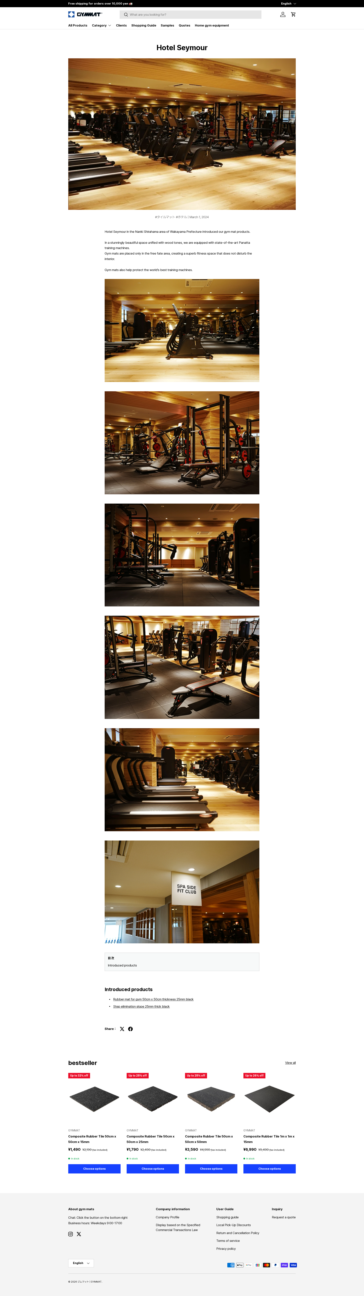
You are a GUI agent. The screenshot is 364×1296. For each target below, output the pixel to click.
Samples (167, 25)
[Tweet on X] (122, 1029)
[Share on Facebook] (130, 1029)
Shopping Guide (143, 25)
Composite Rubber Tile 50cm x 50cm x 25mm (150, 1139)
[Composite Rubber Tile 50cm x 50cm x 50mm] (211, 1099)
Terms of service (228, 1241)
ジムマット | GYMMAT (90, 1281)
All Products (77, 25)
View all (290, 1063)
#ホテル (182, 217)
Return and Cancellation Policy (237, 1233)
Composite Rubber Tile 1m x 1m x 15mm (268, 1139)
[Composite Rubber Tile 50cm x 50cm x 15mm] (94, 1099)
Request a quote (284, 1217)
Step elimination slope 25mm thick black (141, 1006)
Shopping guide (227, 1217)
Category (99, 25)
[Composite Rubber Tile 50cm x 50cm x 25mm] (153, 1099)
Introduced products (122, 965)
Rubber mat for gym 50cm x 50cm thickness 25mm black (153, 999)
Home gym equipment (212, 25)
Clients (121, 25)
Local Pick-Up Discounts (233, 1225)
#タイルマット (165, 217)
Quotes (184, 25)
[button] (293, 14)
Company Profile (167, 1217)
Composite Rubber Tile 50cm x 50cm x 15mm (92, 1139)
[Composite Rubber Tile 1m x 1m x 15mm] (269, 1099)
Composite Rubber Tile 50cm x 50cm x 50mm (209, 1139)
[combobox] (191, 14)
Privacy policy (226, 1249)
